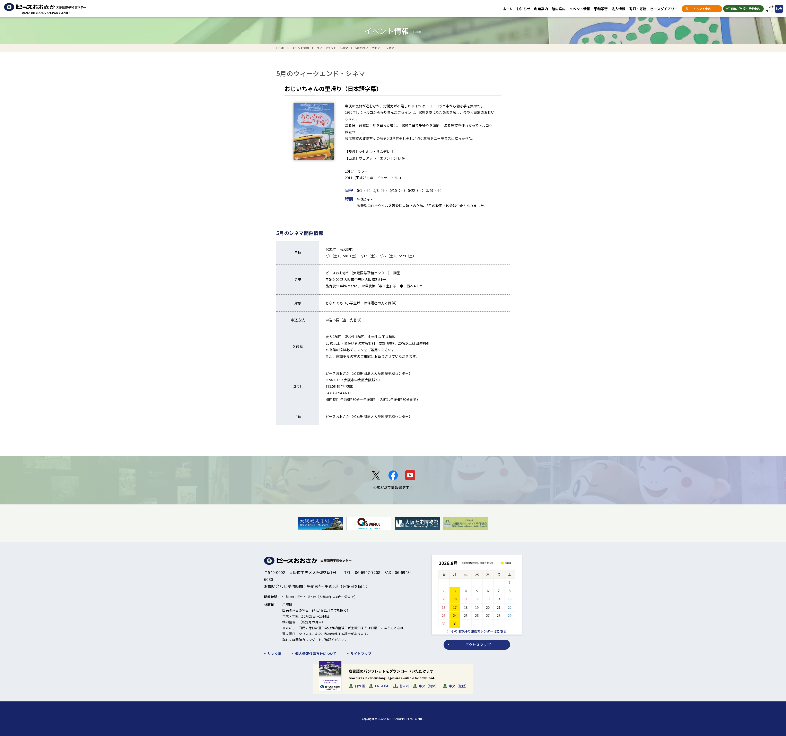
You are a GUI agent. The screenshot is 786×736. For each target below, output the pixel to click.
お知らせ (523, 8)
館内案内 (559, 8)
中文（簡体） (429, 685)
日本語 (360, 685)
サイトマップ (360, 653)
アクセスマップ (478, 644)
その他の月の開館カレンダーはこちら (479, 631)
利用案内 (541, 8)
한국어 (404, 685)
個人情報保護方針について (316, 653)
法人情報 (618, 8)
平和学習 (601, 8)
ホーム (508, 8)
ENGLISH (382, 685)
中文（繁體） (459, 685)
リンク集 (274, 653)
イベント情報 (579, 8)
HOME (280, 48)
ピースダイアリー (664, 8)
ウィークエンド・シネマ (332, 48)
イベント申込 (702, 9)
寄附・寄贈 (637, 8)
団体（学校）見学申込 (745, 9)
